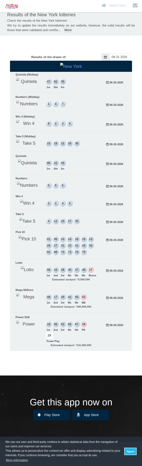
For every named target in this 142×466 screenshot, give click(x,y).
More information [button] (17, 460)
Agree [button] (130, 451)
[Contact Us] (134, 6)
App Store (91, 415)
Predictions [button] (117, 5)
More (68, 30)
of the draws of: (49, 57)
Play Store (52, 415)
